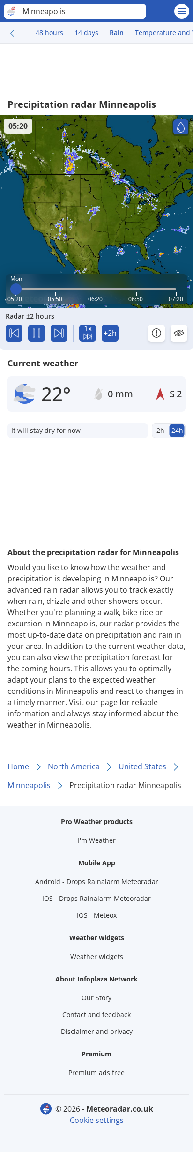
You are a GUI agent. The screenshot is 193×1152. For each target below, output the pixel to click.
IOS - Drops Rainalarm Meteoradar (96, 898)
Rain (117, 32)
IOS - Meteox (97, 915)
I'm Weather (97, 840)
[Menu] (181, 11)
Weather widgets (96, 956)
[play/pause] (36, 333)
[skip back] (14, 333)
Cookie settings (97, 1120)
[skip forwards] (59, 333)
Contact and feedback (96, 1014)
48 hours (49, 32)
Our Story (96, 997)
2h (160, 430)
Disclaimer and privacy (97, 1031)
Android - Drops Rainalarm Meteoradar (96, 881)
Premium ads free (96, 1072)
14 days (86, 32)
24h (177, 430)
